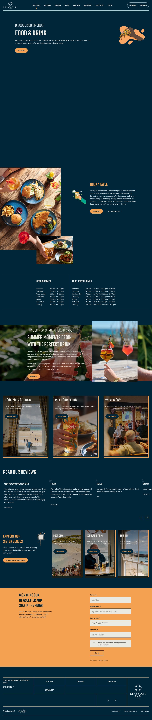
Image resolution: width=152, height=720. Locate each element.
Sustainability (49, 690)
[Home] (10, 5)
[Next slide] (147, 517)
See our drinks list (114, 211)
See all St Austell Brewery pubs (15, 560)
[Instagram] (108, 700)
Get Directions (7, 687)
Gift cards (81, 682)
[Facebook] (115, 700)
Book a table (21, 50)
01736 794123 (49, 682)
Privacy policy (115, 711)
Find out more (11, 416)
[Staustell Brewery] (22, 711)
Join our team (112, 682)
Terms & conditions (130, 711)
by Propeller (145, 711)
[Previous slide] (141, 517)
